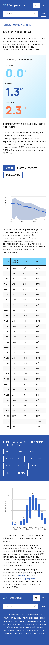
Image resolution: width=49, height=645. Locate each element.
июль (40, 459)
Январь (27, 25)
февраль (21, 451)
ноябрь (9, 473)
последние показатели (27, 168)
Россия (6, 25)
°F (43, 5)
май (20, 459)
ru (43, 606)
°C (36, 5)
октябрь (34, 466)
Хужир (16, 25)
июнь (29, 459)
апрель (9, 459)
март (32, 451)
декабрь (21, 473)
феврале (30, 578)
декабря (21, 575)
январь (9, 451)
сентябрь (22, 466)
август (9, 466)
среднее (9, 168)
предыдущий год (12, 175)
